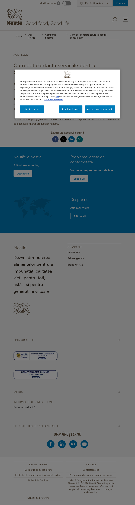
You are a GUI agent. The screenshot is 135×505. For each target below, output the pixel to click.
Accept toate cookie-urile (100, 109)
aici (57, 96)
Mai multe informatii (53, 99)
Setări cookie (31, 109)
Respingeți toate (70, 109)
